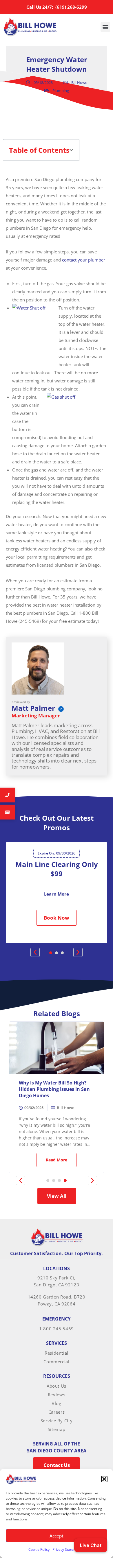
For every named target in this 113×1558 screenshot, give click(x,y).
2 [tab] (56, 952)
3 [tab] (62, 952)
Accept (56, 1536)
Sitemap (56, 1429)
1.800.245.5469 (56, 1329)
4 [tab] (65, 1180)
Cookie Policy (39, 1549)
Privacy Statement (67, 1549)
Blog (56, 1403)
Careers (56, 1412)
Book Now (56, 917)
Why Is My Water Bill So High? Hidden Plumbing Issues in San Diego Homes (54, 1089)
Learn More (56, 894)
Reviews (56, 1394)
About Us (56, 1386)
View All (56, 1196)
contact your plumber (83, 260)
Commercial (56, 1361)
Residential (56, 1353)
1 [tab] (50, 952)
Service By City (57, 1420)
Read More (56, 1160)
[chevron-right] (92, 1180)
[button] (104, 1479)
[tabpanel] (56, 892)
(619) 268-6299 (70, 7)
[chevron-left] (20, 1180)
